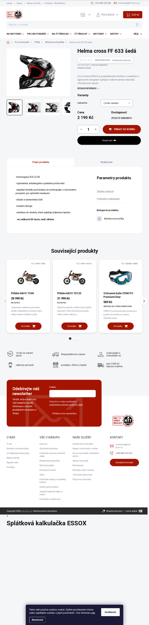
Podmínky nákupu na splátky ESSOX (53, 480)
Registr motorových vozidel (85, 448)
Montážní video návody (83, 470)
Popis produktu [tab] (40, 162)
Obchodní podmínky (49, 448)
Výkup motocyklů (80, 461)
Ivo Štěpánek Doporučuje (18, 453)
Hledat (137, 24)
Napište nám (12, 462)
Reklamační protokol (49, 487)
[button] (70, 338)
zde (93, 612)
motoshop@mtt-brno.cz (123, 446)
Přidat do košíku (124, 129)
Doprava (43, 444)
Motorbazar (78, 465)
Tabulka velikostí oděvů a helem (51, 493)
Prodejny (11, 467)
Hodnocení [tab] (106, 162)
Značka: (84, 68)
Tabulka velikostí (105, 191)
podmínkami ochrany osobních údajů (66, 404)
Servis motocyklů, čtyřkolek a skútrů (86, 454)
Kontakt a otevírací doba (18, 448)
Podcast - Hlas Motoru (55, 3)
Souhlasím (110, 612)
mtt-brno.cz (26, 511)
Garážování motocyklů (83, 444)
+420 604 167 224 (124, 453)
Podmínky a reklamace (108, 198)
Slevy (42, 475)
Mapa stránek (13, 458)
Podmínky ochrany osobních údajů (52, 454)
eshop (9, 3)
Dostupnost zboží (48, 470)
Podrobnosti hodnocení (121, 60)
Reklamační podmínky (50, 461)
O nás (9, 444)
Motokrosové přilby (114, 218)
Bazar (19, 3)
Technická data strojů (82, 475)
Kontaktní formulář (124, 462)
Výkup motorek (34, 3)
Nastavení (37, 619)
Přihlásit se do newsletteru (64, 413)
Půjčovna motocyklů (82, 479)
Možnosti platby (47, 465)
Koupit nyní (107, 140)
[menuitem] (16, 34)
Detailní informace (86, 88)
